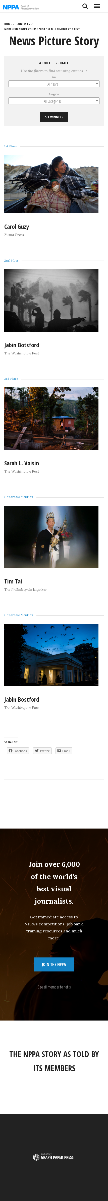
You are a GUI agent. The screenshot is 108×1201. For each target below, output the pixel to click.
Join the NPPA (54, 964)
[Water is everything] (51, 448)
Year (54, 77)
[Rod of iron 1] (51, 566)
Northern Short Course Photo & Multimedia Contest (42, 29)
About (45, 63)
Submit (62, 63)
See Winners (54, 117)
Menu (97, 4)
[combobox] (54, 83)
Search (85, 4)
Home (8, 24)
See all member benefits (54, 987)
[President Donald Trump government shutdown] (51, 684)
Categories (54, 94)
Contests (23, 24)
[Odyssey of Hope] (51, 211)
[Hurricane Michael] (51, 329)
